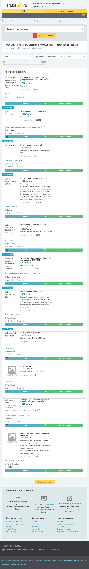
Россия (69, 57)
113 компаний (48, 504)
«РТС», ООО (9, 240)
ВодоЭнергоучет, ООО (13, 207)
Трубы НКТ (61, 526)
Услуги (31, 560)
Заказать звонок (65, 103)
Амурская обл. (11, 532)
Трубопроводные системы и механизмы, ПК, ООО (22, 274)
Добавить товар (46, 36)
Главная (5, 21)
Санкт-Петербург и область (15, 524)
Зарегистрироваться (66, 11)
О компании (6, 560)
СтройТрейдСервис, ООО (14, 160)
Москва (34, 521)
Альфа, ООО (9, 348)
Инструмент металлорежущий (67, 532)
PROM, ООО (9, 93)
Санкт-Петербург (38, 524)
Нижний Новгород (38, 532)
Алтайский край (11, 529)
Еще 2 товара (8, 254)
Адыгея (8, 526)
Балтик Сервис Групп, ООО (14, 461)
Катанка (60, 521)
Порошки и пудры (63, 529)
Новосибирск (36, 526)
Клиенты (39, 560)
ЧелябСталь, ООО (11, 382)
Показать (20, 97)
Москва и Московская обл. (15, 521)
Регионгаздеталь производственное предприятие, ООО (25, 127)
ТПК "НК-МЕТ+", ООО (12, 315)
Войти (23, 11)
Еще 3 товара (8, 288)
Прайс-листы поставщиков (21, 21)
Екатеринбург (36, 529)
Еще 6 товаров (8, 107)
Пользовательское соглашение (14, 564)
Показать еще (45, 482)
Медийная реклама (20, 560)
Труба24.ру (46, 550)
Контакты (47, 560)
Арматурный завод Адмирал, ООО (17, 415)
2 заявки (22, 501)
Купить (26, 103)
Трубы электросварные (65, 524)
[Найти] (81, 29)
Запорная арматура (41, 21)
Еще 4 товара (8, 141)
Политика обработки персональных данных (69, 560)
